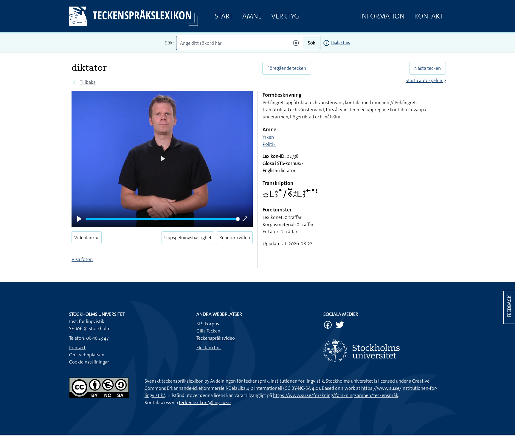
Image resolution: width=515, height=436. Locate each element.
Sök (311, 43)
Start (224, 16)
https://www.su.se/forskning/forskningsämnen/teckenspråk (335, 395)
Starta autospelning (426, 80)
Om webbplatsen (86, 355)
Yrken (268, 137)
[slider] (163, 219)
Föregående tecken (286, 68)
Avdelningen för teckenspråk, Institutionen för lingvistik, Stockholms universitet (291, 381)
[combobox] (239, 43)
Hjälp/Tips (340, 42)
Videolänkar (86, 237)
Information (382, 16)
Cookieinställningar (89, 362)
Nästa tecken (427, 68)
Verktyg (285, 16)
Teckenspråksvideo (215, 338)
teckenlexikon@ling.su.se (205, 402)
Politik (269, 144)
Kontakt (428, 16)
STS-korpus (207, 324)
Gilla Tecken (208, 331)
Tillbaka (88, 82)
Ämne (252, 16)
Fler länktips (208, 347)
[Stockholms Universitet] (384, 350)
